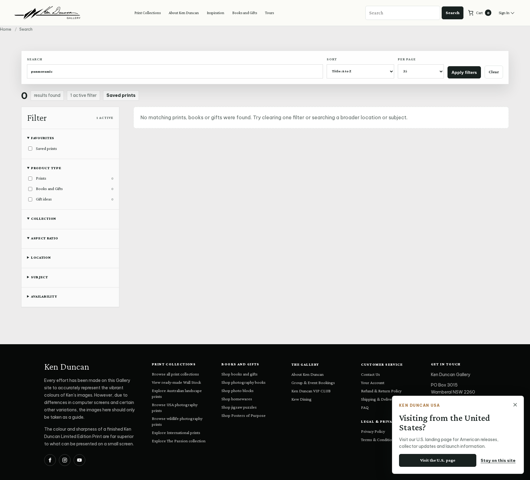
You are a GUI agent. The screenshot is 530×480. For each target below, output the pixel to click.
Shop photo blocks (237, 390)
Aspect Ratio (44, 238)
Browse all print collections (175, 373)
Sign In (504, 12)
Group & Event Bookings (313, 382)
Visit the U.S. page (437, 460)
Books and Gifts (244, 12)
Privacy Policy (373, 431)
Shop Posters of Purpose (243, 415)
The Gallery (305, 364)
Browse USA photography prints (175, 407)
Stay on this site (498, 460)
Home (5, 29)
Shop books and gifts (239, 373)
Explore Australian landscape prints (177, 393)
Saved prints (121, 95)
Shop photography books (243, 382)
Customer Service (382, 364)
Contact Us (370, 374)
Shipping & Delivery (378, 399)
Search (452, 12)
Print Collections (147, 12)
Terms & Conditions (378, 439)
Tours (269, 12)
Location (41, 257)
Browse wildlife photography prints (177, 421)
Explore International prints (176, 432)
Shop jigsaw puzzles (239, 407)
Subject (39, 277)
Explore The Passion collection (178, 440)
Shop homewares (236, 398)
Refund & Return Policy (381, 390)
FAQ (365, 407)
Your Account (372, 382)
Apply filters (464, 72)
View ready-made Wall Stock (176, 382)
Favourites (42, 138)
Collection (43, 218)
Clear (494, 71)
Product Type (46, 168)
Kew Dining (301, 399)
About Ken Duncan (184, 12)
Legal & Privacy (379, 421)
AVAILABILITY (44, 296)
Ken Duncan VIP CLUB (311, 390)
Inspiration (215, 12)
